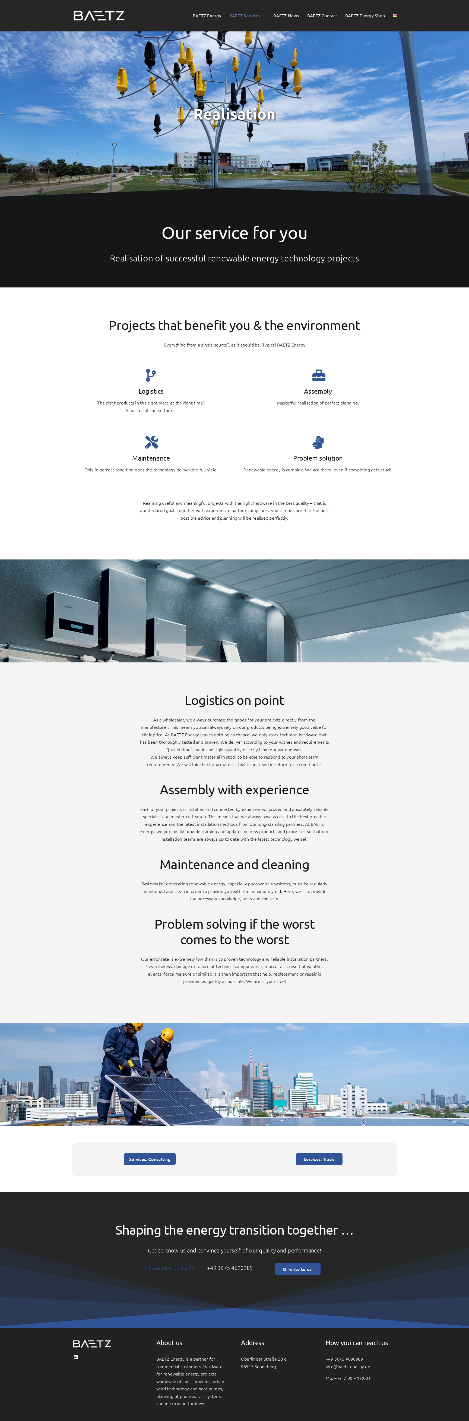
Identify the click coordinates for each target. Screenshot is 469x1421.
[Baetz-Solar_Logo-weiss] (99, 8)
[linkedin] (76, 1357)
